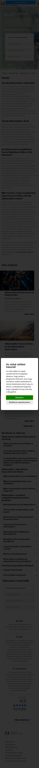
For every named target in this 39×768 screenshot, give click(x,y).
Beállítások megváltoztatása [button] (19, 402)
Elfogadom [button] (19, 397)
